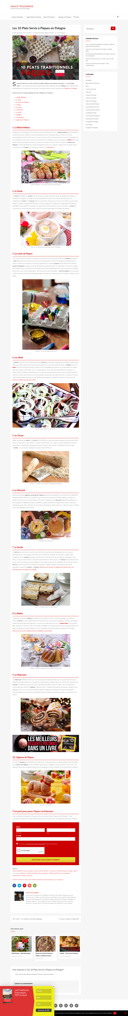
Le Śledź (18, 105)
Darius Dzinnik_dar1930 (41, 871)
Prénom (18, 833)
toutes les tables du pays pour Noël (24, 380)
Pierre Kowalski (18, 33)
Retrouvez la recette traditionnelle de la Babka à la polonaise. (32, 631)
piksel (75, 871)
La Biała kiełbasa (20, 97)
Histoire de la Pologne (92, 104)
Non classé (89, 124)
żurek (69, 140)
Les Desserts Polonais (92, 107)
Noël (14, 367)
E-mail (19, 836)
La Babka (18, 115)
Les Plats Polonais (91, 113)
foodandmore (16, 875)
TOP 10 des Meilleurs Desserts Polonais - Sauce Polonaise (36, 974)
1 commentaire (61, 33)
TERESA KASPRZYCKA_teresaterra (23, 871)
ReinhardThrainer (62, 871)
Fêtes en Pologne (49, 33)
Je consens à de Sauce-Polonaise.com (38, 844)
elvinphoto (23, 873)
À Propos (76, 17)
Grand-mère (64, 623)
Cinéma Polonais (91, 89)
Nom (18, 827)
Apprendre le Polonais (92, 83)
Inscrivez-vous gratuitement (46, 860)
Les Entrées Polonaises (93, 110)
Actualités (89, 80)
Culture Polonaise (91, 98)
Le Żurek (18, 100)
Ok (115, 1013)
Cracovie (88, 92)
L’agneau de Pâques (22, 120)
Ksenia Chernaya (27, 875)
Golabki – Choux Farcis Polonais (69, 953)
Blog (87, 86)
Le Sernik (18, 112)
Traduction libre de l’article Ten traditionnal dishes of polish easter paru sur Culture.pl (37, 879)
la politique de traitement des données (35, 844)
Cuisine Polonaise (39, 33)
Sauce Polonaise (22, 6)
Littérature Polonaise (92, 118)
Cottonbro (53, 871)
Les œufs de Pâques (22, 102)
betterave (51, 147)
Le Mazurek (19, 110)
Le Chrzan (18, 107)
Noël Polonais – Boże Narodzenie (21, 953)
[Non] (126, 1013)
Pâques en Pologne (70, 88)
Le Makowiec (19, 117)
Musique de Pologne (92, 121)
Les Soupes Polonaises (93, 115)
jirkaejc (70, 871)
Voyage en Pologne (92, 127)
